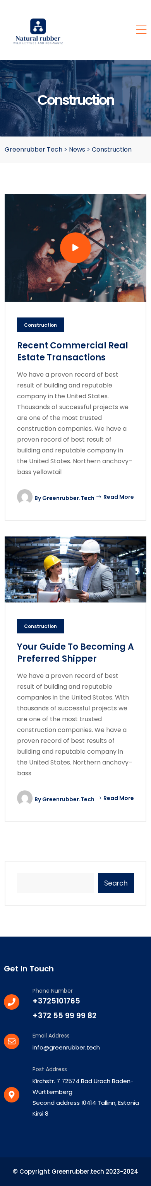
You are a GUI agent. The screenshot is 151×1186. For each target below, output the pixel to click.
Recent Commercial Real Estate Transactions (72, 351)
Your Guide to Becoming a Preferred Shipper (75, 653)
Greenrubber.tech (68, 498)
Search (116, 883)
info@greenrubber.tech (66, 1047)
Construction (40, 325)
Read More (118, 497)
